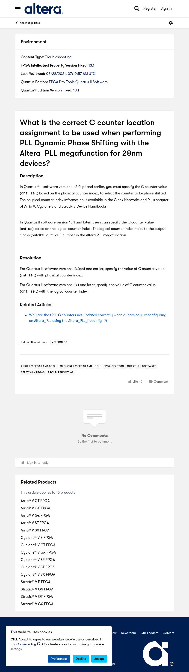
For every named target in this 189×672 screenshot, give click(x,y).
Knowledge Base (30, 22)
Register (150, 8)
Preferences (59, 658)
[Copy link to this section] (47, 176)
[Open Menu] (171, 23)
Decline (81, 658)
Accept (99, 658)
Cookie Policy (26, 644)
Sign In (166, 8)
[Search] (137, 8)
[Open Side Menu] (18, 8)
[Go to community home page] (43, 8)
